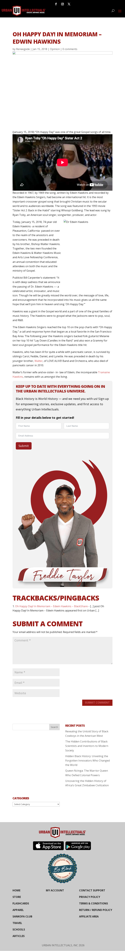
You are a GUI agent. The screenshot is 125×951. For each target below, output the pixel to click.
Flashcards (21, 903)
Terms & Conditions (93, 903)
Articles (19, 936)
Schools (19, 929)
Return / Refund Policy (95, 910)
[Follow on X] (69, 4)
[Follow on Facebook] (56, 4)
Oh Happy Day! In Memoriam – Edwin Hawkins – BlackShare (51, 606)
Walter (39, 361)
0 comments (69, 49)
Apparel (18, 910)
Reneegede (23, 49)
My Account (55, 890)
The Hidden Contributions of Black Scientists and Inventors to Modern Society (86, 746)
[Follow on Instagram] (62, 4)
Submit (24, 446)
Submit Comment (97, 702)
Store (17, 897)
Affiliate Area (89, 916)
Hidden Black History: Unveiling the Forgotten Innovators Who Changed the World (87, 760)
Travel (17, 923)
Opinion (55, 49)
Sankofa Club (22, 916)
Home (16, 890)
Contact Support (92, 890)
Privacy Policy (89, 897)
